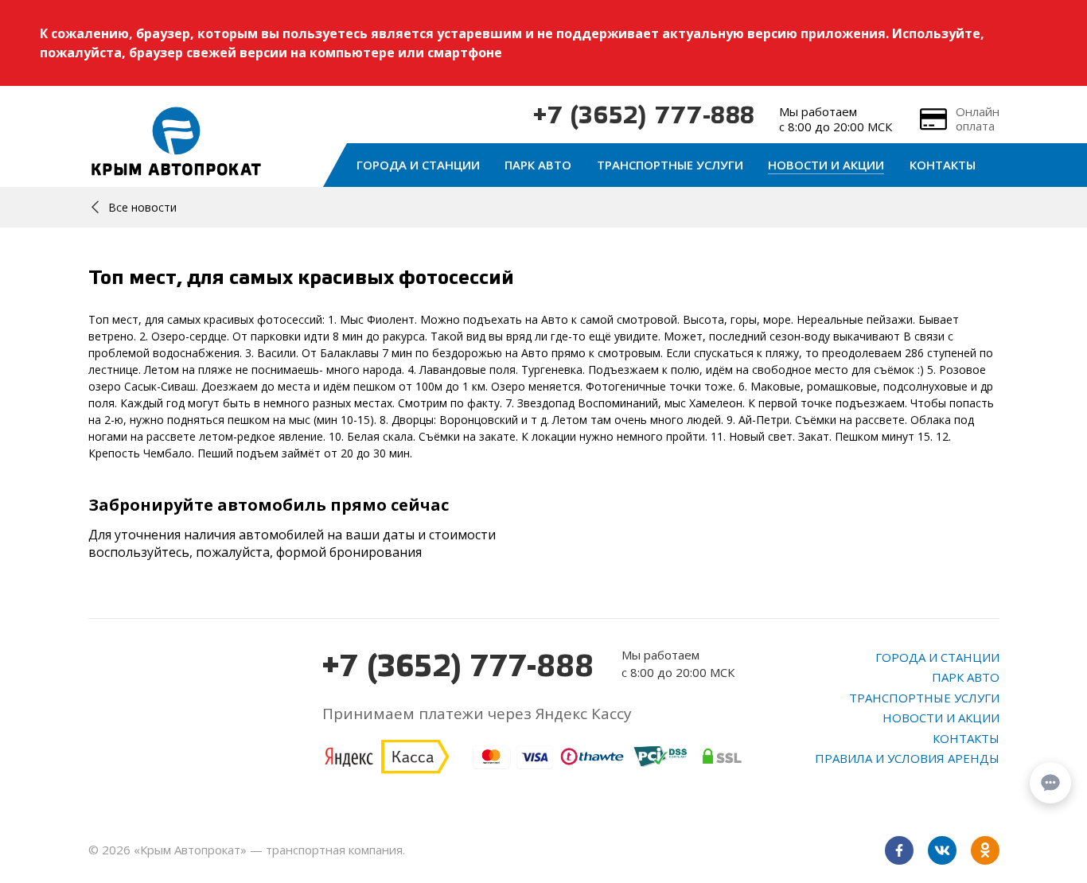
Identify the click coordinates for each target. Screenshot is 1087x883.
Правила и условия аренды (907, 758)
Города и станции (418, 165)
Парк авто (538, 165)
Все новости (142, 207)
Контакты (943, 165)
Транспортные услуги (670, 165)
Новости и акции (826, 165)
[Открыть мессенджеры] (1050, 782)
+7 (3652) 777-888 (644, 117)
